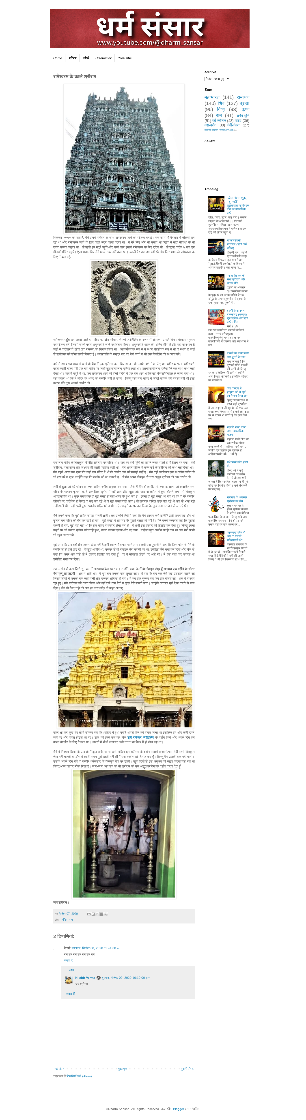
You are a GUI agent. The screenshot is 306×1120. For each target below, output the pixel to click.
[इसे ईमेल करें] (89, 914)
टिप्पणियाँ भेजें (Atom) (79, 1076)
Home (57, 58)
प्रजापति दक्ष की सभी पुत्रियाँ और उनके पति (236, 279)
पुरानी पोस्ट (187, 1069)
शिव (221, 103)
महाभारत (212, 97)
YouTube (125, 58)
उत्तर (71, 969)
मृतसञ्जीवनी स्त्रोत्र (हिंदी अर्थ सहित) (237, 244)
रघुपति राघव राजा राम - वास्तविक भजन (236, 431)
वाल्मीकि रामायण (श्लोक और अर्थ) (219, 130)
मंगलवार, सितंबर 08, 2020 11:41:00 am (96, 948)
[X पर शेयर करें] (97, 914)
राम (71, 919)
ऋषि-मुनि (243, 116)
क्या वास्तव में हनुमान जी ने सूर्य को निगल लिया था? (237, 392)
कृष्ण (245, 109)
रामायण (243, 97)
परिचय (72, 58)
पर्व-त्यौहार (219, 121)
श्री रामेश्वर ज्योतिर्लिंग (140, 737)
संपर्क (86, 58)
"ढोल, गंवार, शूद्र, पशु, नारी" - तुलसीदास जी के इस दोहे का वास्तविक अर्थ (238, 205)
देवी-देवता (233, 125)
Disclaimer (103, 58)
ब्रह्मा (244, 103)
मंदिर (64, 919)
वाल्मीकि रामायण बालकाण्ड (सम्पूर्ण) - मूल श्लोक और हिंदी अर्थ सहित (238, 316)
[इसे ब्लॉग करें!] (93, 914)
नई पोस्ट (59, 1069)
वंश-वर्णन (210, 125)
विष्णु (221, 109)
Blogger (178, 1109)
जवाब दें (68, 960)
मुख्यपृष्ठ (122, 1069)
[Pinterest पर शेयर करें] (106, 914)
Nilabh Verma (85, 977)
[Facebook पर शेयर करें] (101, 914)
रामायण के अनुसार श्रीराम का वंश (237, 499)
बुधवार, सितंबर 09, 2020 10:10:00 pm (126, 977)
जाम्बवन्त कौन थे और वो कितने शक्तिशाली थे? (236, 536)
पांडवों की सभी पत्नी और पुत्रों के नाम (238, 355)
